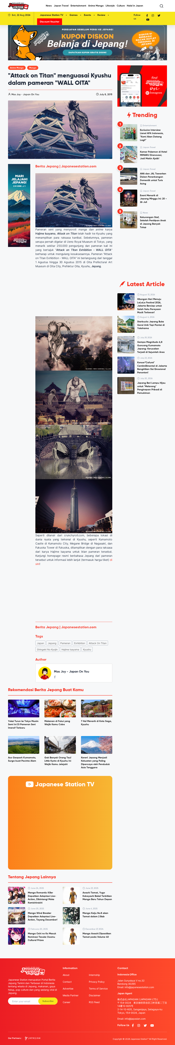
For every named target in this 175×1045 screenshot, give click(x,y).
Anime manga (17, 68)
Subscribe (47, 1001)
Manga (32, 68)
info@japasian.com (135, 1018)
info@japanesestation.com (139, 987)
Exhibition (79, 643)
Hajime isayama (70, 649)
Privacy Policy (97, 981)
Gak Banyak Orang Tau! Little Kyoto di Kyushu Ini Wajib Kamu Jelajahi (57, 761)
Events (87, 15)
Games (74, 15)
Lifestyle (110, 6)
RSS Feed (94, 1002)
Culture (121, 6)
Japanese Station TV (51, 15)
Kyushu (87, 649)
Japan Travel (61, 6)
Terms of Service (98, 988)
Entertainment (78, 6)
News (49, 6)
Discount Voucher (49, 22)
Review (101, 15)
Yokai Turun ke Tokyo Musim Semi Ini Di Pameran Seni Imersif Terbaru (23, 724)
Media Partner (70, 995)
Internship (94, 974)
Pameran (65, 643)
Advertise (68, 988)
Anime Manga (96, 6)
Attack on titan (97, 643)
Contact (67, 981)
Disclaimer (94, 995)
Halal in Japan (135, 6)
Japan (40, 643)
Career (66, 1002)
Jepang (52, 643)
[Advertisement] (73, 594)
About (66, 974)
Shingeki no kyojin (47, 649)
